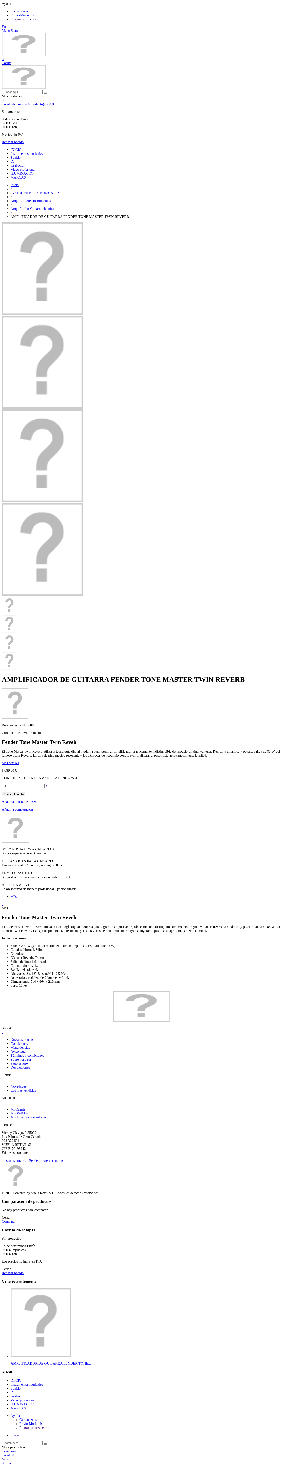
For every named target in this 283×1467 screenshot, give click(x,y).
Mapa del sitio (20, 1047)
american (22, 1160)
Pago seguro (19, 1063)
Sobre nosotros (21, 1059)
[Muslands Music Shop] (24, 55)
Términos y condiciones (27, 1055)
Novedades (18, 1086)
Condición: (10, 733)
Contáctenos (19, 11)
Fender (34, 1160)
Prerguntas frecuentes (25, 19)
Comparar (9, 1221)
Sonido (16, 157)
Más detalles (10, 763)
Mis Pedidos (19, 1113)
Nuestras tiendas (22, 1039)
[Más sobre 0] (41, 1356)
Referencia (10, 725)
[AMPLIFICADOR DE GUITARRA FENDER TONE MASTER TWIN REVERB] (42, 314)
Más (14, 896)
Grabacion (18, 165)
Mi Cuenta (18, 1109)
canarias (57, 1160)
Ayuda (16, 1416)
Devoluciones (20, 1067)
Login (15, 1435)
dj (41, 1160)
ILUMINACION (23, 173)
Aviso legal (18, 1051)
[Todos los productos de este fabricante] (15, 841)
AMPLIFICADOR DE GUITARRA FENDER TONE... (51, 1363)
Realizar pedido (13, 142)
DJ (13, 161)
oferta (47, 1160)
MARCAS (18, 177)
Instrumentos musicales (27, 153)
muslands (9, 1160)
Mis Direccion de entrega (28, 1117)
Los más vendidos (23, 1090)
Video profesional (23, 169)
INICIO (16, 149)
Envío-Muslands (22, 15)
